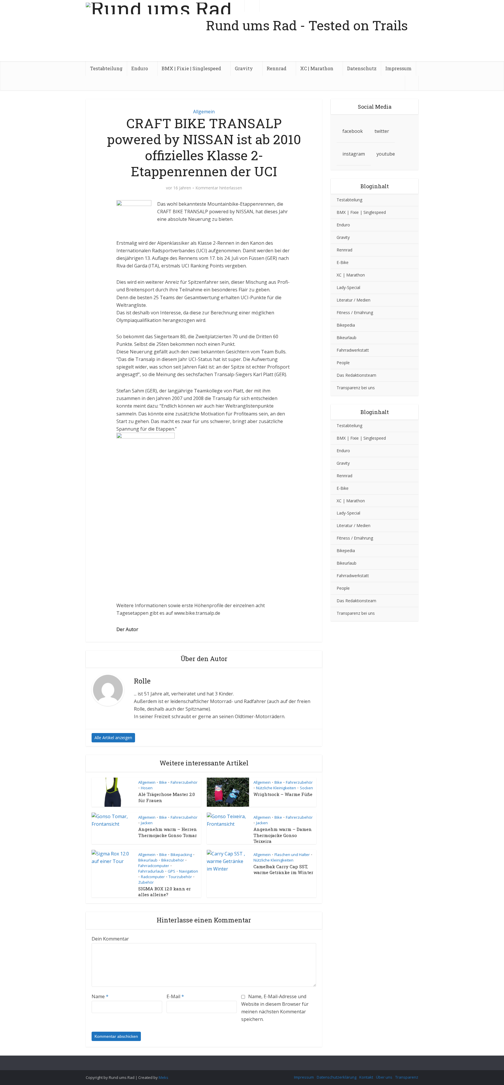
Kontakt (366, 1077)
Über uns (384, 1077)
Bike (163, 782)
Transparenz (406, 1077)
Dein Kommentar (110, 939)
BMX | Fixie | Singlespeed (191, 68)
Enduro (139, 68)
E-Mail (175, 996)
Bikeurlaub (148, 860)
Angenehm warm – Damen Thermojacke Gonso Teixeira (282, 835)
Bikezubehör (172, 860)
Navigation (188, 871)
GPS (171, 871)
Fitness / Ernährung (355, 312)
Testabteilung (106, 68)
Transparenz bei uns (356, 387)
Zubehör (146, 882)
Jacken (147, 822)
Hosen (147, 787)
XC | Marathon (316, 68)
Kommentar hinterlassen (218, 188)
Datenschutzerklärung (336, 1077)
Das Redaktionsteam (356, 375)
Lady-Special (348, 287)
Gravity (244, 68)
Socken (306, 787)
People (343, 362)
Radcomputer (153, 876)
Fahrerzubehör (184, 782)
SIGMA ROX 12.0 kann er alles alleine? (164, 891)
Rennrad (276, 68)
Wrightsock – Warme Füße (282, 794)
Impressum (398, 68)
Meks (163, 1077)
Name (100, 996)
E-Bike (343, 262)
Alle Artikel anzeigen (113, 737)
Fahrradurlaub (151, 871)
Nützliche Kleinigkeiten (276, 787)
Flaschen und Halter (292, 854)
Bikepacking (181, 854)
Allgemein (204, 111)
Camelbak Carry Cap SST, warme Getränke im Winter (283, 869)
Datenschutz (362, 68)
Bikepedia (346, 325)
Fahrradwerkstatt (353, 350)
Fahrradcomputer (153, 865)
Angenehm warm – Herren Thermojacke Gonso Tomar (167, 832)
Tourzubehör (180, 876)
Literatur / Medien (353, 300)
